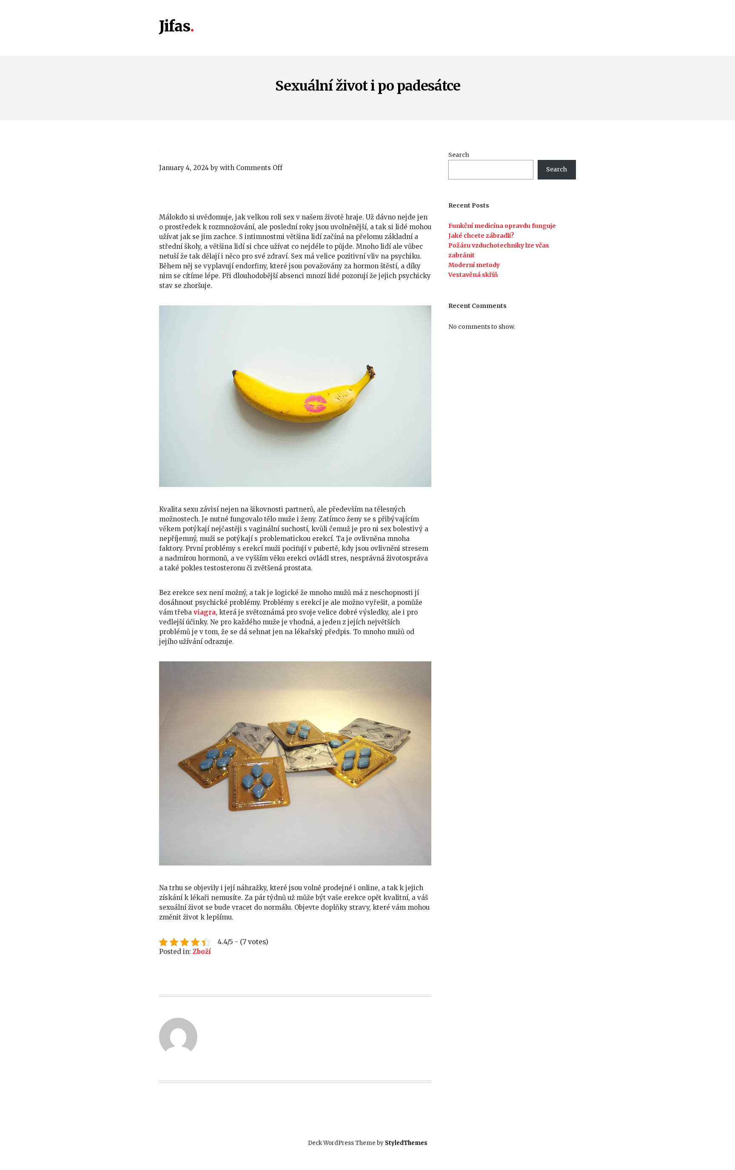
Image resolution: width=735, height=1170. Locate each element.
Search (458, 155)
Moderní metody (474, 265)
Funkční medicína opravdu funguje (502, 226)
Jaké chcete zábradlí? (481, 235)
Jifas (174, 26)
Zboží (202, 952)
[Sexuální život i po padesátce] (295, 151)
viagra (205, 612)
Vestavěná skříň (473, 275)
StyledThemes (406, 1143)
